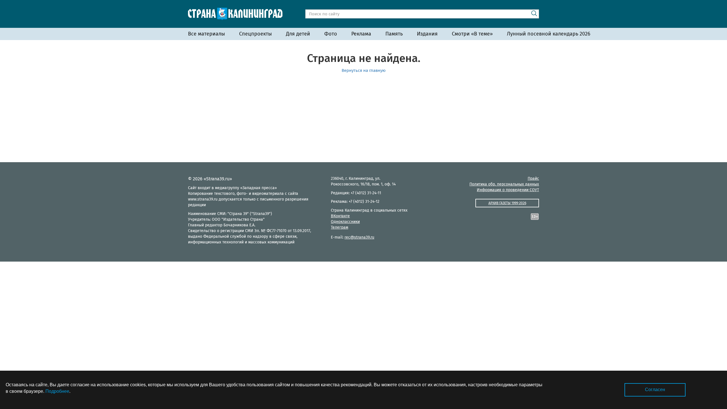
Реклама (361, 34)
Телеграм (339, 227)
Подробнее (57, 391)
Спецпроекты (255, 34)
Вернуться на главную (364, 70)
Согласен (655, 389)
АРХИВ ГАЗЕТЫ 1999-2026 (507, 203)
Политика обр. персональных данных (504, 184)
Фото (330, 34)
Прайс (533, 178)
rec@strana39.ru (359, 237)
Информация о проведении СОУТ (508, 189)
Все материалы (206, 34)
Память (394, 34)
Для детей (298, 34)
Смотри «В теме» (472, 34)
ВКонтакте (340, 216)
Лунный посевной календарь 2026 (548, 34)
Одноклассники (345, 221)
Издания (427, 34)
